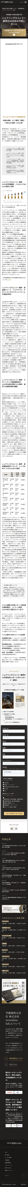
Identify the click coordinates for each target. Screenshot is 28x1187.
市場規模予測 (21, 8)
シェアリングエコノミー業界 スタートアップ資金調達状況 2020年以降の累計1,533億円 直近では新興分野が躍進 (15, 161)
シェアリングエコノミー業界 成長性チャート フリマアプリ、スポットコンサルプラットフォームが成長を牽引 (15, 155)
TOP (6, 1152)
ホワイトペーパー (8, 1165)
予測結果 (7, 1160)
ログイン (7, 1175)
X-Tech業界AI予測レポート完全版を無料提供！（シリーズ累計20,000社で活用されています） (15, 171)
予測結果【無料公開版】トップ (9, 8)
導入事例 (7, 1155)
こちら (9, 279)
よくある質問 (8, 1157)
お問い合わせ (8, 1167)
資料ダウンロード (9, 1170)
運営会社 (23, 1184)
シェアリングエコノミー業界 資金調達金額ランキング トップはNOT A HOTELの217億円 (15, 167)
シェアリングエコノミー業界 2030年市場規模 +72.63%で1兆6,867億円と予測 (15, 149)
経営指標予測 (8, 1162)
